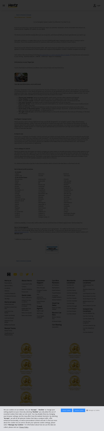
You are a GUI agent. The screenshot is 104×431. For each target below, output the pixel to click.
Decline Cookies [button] (79, 410)
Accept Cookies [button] (67, 410)
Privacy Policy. (24, 427)
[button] (93, 410)
